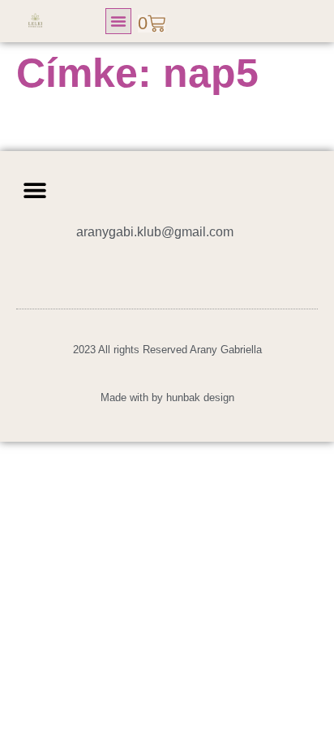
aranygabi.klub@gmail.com (154, 232)
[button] (118, 21)
